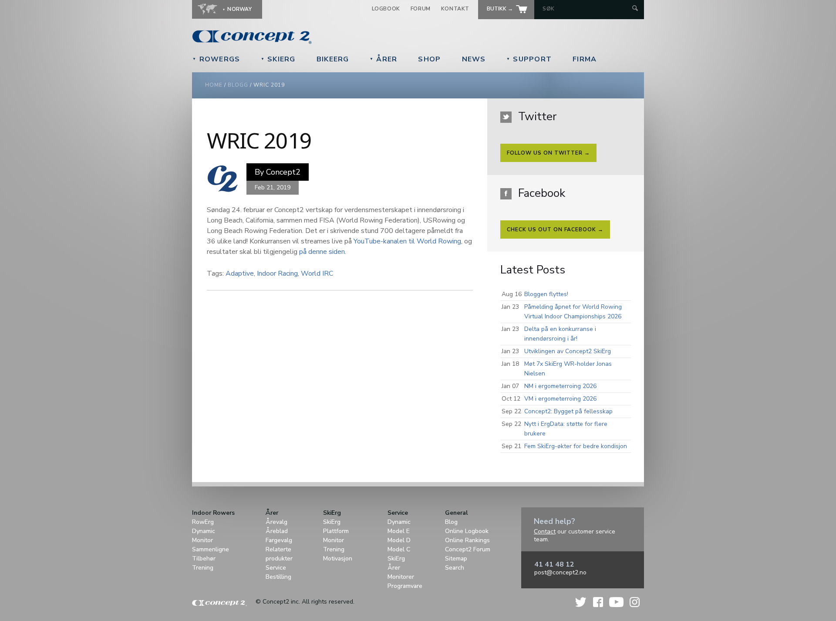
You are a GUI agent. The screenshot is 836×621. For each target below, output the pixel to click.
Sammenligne (210, 549)
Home (213, 84)
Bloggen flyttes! (546, 294)
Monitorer (401, 577)
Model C (399, 549)
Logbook (386, 8)
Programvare (405, 586)
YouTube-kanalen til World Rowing (407, 241)
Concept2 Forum (467, 549)
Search (454, 568)
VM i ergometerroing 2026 (560, 399)
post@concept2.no (560, 572)
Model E (399, 531)
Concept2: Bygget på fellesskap (568, 411)
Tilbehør (204, 558)
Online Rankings (467, 540)
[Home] (311, 37)
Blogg (238, 84)
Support (529, 59)
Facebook (598, 602)
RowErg (203, 522)
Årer (384, 59)
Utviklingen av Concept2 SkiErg (567, 351)
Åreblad (277, 531)
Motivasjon (337, 558)
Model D (399, 540)
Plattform (336, 531)
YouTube (616, 602)
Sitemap (456, 558)
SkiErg (278, 59)
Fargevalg (279, 540)
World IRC (317, 273)
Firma (585, 59)
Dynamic (203, 531)
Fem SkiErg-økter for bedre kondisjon (575, 446)
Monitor (202, 540)
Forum (421, 8)
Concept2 (283, 172)
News (474, 59)
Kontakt (455, 8)
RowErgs (216, 59)
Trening (202, 568)
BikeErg (333, 59)
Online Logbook (467, 531)
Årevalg (276, 522)
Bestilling (278, 577)
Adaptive (240, 273)
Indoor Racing (277, 273)
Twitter (581, 602)
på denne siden (322, 251)
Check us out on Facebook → (555, 229)
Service (276, 568)
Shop (429, 59)
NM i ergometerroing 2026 (560, 386)
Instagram (635, 602)
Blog (451, 522)
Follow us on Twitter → (548, 152)
